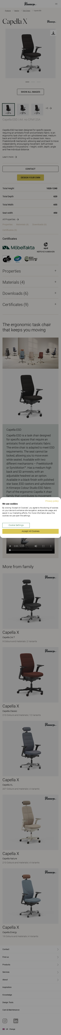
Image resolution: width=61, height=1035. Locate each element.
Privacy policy (52, 501)
